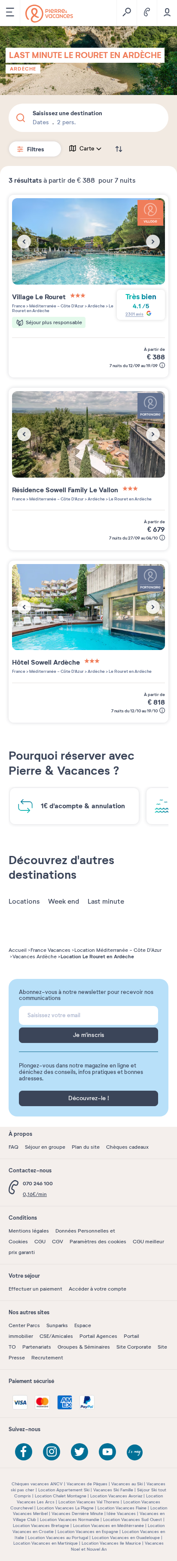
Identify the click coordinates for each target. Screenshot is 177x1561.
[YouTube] (107, 1451)
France (18, 306)
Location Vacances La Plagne (65, 1508)
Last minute (106, 901)
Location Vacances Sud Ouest (132, 1519)
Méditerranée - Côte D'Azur (56, 306)
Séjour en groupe (45, 1147)
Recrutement (47, 1358)
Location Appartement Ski (63, 1490)
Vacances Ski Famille (113, 1490)
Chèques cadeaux (127, 1147)
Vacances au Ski (127, 1484)
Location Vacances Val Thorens (88, 1502)
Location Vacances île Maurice (111, 1543)
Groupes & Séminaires (84, 1347)
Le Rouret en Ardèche (130, 499)
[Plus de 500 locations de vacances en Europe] (49, 13)
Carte (87, 148)
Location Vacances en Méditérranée (108, 1525)
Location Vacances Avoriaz (116, 1496)
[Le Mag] (135, 1453)
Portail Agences (98, 1336)
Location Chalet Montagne (60, 1496)
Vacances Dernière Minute (77, 1513)
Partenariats (36, 1347)
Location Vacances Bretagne (41, 1525)
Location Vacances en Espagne (88, 1531)
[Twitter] (79, 1451)
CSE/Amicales (56, 1336)
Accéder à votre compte (97, 1289)
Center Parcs (24, 1325)
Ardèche (23, 68)
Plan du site (86, 1147)
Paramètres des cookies (98, 1242)
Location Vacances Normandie (69, 1519)
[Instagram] (51, 1451)
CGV (57, 1242)
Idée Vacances (121, 1513)
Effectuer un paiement (35, 1289)
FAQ (13, 1147)
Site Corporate (133, 1347)
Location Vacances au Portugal (58, 1537)
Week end (63, 901)
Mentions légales (29, 1231)
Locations (24, 901)
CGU (40, 1242)
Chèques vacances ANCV (37, 1484)
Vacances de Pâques (87, 1484)
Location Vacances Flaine (122, 1508)
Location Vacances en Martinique (45, 1543)
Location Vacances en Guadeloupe (126, 1537)
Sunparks (57, 1325)
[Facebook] (23, 1451)
